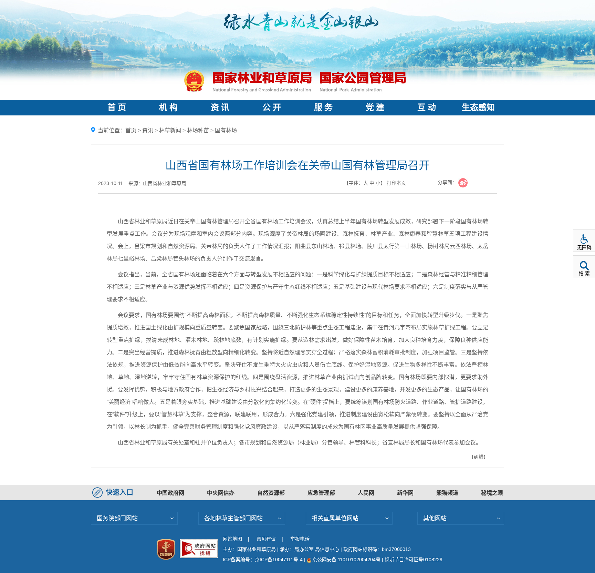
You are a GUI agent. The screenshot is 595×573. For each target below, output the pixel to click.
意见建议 (266, 539)
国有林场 (226, 130)
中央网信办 (220, 493)
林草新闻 (170, 130)
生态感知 (478, 107)
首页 (130, 130)
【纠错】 (478, 457)
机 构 (168, 107)
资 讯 (220, 107)
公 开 (271, 107)
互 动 (426, 107)
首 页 (116, 107)
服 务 (323, 107)
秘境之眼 (492, 493)
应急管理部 (321, 493)
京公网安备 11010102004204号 (346, 559)
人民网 (366, 493)
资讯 (147, 130)
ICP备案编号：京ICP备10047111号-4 (263, 559)
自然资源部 (271, 493)
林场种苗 (198, 130)
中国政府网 (170, 493)
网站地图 (232, 539)
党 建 (375, 107)
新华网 (405, 493)
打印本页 (396, 183)
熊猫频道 (447, 493)
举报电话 (300, 539)
